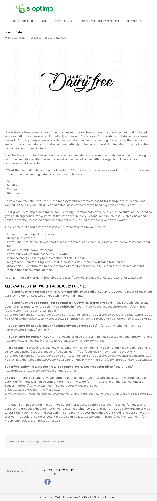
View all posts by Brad (55, 441)
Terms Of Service (16, 471)
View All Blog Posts (57, 38)
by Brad (37, 38)
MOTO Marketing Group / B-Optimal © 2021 (75, 497)
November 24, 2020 (17, 38)
